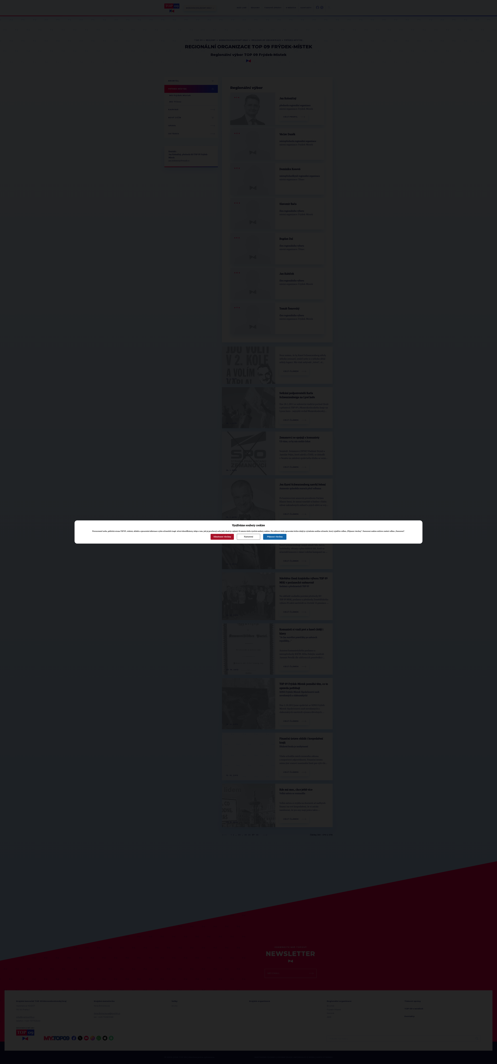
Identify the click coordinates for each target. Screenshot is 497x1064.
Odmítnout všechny (222, 537)
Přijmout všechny (275, 537)
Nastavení (248, 537)
